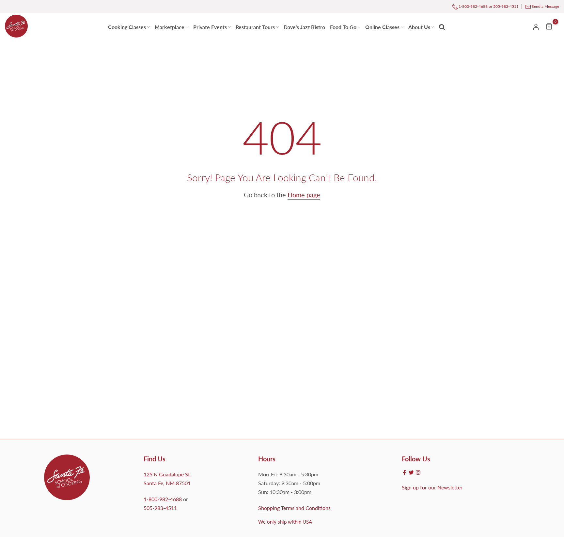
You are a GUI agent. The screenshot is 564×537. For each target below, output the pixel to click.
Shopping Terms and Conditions (294, 508)
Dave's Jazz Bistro (304, 27)
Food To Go (343, 27)
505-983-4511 (506, 6)
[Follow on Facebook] (404, 472)
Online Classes (382, 27)
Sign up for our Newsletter (432, 487)
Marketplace (172, 26)
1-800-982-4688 (473, 6)
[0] (549, 26)
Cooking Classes (127, 27)
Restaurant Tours (255, 27)
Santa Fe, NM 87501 (167, 483)
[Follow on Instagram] (418, 472)
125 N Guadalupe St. (167, 474)
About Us (419, 27)
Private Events (210, 27)
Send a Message (545, 6)
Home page (304, 195)
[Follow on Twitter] (411, 472)
